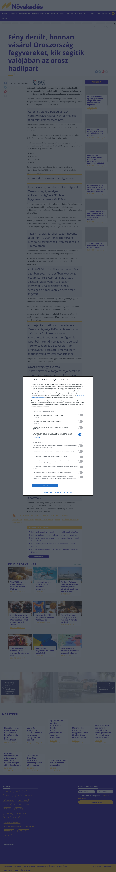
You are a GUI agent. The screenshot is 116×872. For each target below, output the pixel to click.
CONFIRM (45, 485)
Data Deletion (48, 492)
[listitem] (58, 411)
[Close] (89, 380)
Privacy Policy (68, 492)
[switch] (80, 415)
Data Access (58, 492)
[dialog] (58, 436)
